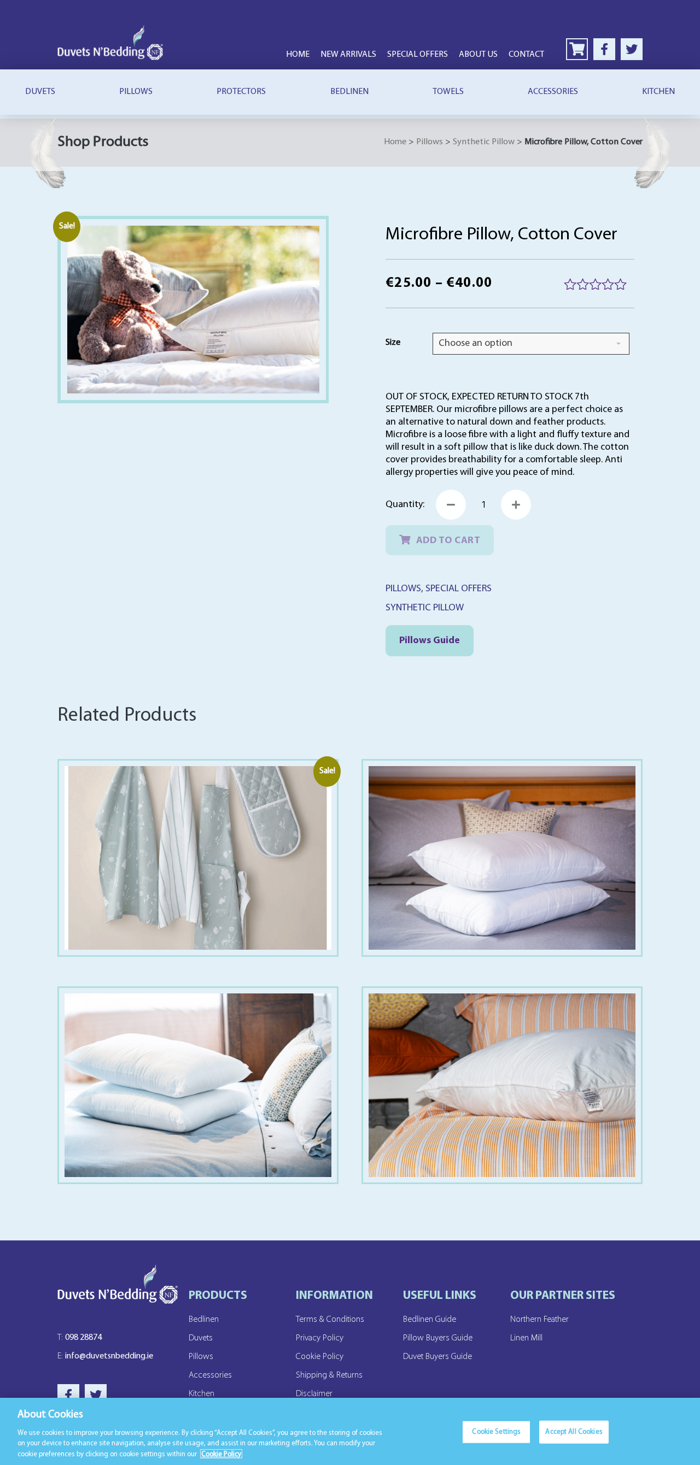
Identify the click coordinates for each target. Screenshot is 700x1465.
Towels (448, 91)
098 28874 (79, 1337)
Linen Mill (526, 1338)
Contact (526, 54)
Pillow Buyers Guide (437, 1338)
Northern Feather (539, 1319)
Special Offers (417, 54)
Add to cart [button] (197, 1107)
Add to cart (448, 541)
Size (393, 342)
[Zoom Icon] (193, 310)
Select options (197, 880)
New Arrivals (348, 54)
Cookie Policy (319, 1356)
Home (298, 54)
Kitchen (658, 91)
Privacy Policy (319, 1338)
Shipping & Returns (329, 1375)
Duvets (40, 91)
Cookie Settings (496, 1431)
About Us (478, 54)
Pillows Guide (429, 641)
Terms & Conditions (330, 1319)
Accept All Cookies (573, 1431)
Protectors (241, 91)
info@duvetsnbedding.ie (105, 1356)
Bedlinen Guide (429, 1319)
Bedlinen (349, 91)
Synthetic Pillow (484, 142)
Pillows (136, 91)
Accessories (553, 91)
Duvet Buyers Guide (437, 1356)
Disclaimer (314, 1394)
